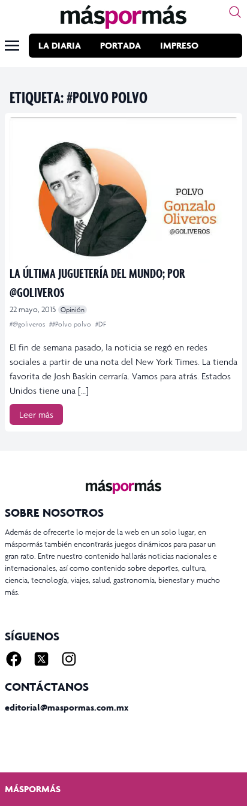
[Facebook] (14, 659)
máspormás (33, 789)
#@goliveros (28, 324)
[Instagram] (69, 659)
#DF (100, 324)
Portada (120, 45)
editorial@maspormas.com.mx (66, 707)
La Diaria (59, 45)
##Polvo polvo (71, 324)
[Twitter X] (41, 659)
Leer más (36, 414)
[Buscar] (235, 12)
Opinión (73, 309)
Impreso (179, 45)
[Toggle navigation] (12, 45)
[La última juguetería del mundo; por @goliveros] (123, 190)
